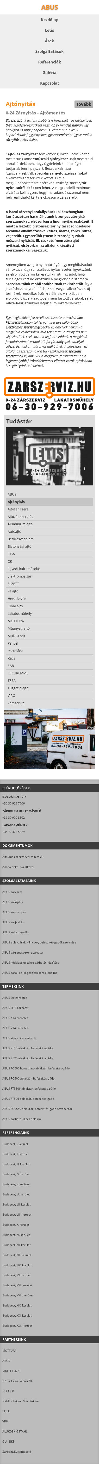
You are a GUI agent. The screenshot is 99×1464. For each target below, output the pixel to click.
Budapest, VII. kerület (16, 1204)
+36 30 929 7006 (13, 803)
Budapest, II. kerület (15, 1154)
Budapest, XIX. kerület (16, 1305)
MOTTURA (9, 1351)
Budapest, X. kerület (15, 1225)
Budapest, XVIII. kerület (17, 1295)
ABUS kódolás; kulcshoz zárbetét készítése (30, 963)
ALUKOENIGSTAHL (14, 1431)
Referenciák (49, 62)
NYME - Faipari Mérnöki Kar (20, 1401)
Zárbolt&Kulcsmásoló (16, 1452)
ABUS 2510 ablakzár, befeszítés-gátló (27, 1048)
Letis (49, 30)
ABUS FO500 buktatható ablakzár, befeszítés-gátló (36, 1068)
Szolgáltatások (49, 51)
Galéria (49, 72)
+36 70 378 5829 (13, 832)
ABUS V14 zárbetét (15, 1028)
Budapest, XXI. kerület (16, 1315)
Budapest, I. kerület (15, 1144)
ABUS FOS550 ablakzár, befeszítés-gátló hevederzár (37, 1109)
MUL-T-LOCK (10, 1371)
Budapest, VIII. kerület (16, 1215)
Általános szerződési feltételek (22, 857)
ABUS (6, 1361)
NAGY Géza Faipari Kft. (17, 1381)
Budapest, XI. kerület (16, 1235)
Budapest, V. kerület (15, 1184)
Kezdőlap (49, 19)
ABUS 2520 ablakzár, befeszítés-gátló (27, 1058)
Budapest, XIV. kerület (16, 1265)
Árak (49, 41)
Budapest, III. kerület (16, 1164)
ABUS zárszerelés (14, 912)
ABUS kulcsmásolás (15, 932)
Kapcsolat (49, 83)
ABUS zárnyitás (12, 902)
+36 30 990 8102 (13, 818)
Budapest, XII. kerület (16, 1245)
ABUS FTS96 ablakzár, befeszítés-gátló (28, 1099)
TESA (5, 1411)
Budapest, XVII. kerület (17, 1285)
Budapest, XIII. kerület (16, 1255)
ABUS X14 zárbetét (15, 1018)
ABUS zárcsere (12, 892)
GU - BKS (8, 1441)
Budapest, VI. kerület (16, 1194)
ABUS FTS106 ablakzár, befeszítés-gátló (29, 1089)
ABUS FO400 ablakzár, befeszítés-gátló (28, 1078)
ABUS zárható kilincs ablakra (21, 1119)
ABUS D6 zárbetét (14, 998)
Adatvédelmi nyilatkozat (18, 867)
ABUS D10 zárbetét (15, 1008)
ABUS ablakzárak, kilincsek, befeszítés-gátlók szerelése (39, 942)
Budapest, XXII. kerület (17, 1326)
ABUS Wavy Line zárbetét (19, 1038)
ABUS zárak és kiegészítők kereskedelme (29, 973)
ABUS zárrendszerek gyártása (22, 952)
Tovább (83, 104)
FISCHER (8, 1391)
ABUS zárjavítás (13, 922)
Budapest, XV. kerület (16, 1275)
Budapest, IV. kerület (16, 1174)
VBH (5, 1421)
